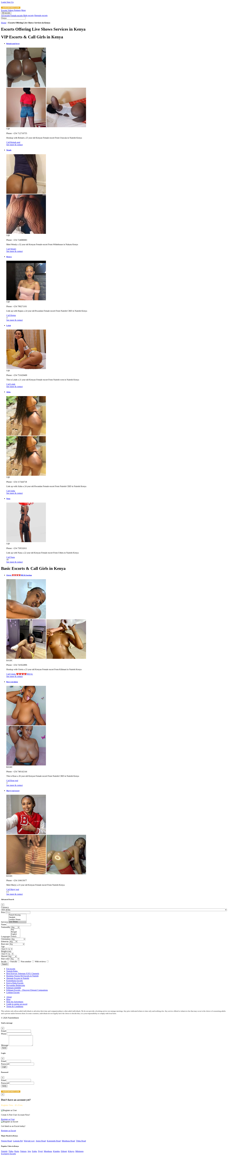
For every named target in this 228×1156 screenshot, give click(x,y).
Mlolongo (79, 1151)
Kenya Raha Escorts (14, 983)
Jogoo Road (41, 1141)
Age (3, 946)
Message (4, 1045)
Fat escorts (10, 969)
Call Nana (10, 557)
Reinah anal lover (13, 44)
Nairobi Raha (12, 971)
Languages (5, 936)
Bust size (5, 944)
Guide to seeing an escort (16, 1004)
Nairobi (4, 1151)
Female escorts (16, 15)
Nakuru (23, 1151)
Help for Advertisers (14, 1002)
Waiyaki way (29, 1141)
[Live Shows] (17, 922)
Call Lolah (10, 384)
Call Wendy (11, 249)
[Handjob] (17, 917)
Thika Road (81, 1141)
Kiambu (56, 1151)
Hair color (5, 959)
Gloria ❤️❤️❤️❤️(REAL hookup (19, 575)
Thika (10, 1151)
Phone (3, 1034)
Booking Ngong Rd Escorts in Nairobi (22, 976)
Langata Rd (18, 1141)
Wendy (8, 150)
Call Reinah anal (13, 142)
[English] (15, 934)
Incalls (4, 961)
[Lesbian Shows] (17, 919)
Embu (34, 1151)
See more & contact (14, 145)
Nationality (5, 927)
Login (4, 2)
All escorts (6, 13)
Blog (8, 999)
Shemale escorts (41, 15)
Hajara (9, 257)
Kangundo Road (54, 1141)
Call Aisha (10, 491)
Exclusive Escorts (8, 1154)
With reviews (40, 961)
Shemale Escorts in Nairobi (17, 978)
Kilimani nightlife (13, 988)
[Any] (15, 930)
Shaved (4, 956)
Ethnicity (5, 941)
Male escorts (28, 15)
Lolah (8, 326)
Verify (4, 1086)
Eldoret (64, 1151)
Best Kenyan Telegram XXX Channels (22, 973)
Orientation (5, 939)
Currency (5, 907)
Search (5, 964)
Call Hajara (11, 315)
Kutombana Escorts (14, 981)
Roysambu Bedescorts (15, 985)
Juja (29, 1151)
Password (5, 1064)
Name (3, 924)
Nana (8, 499)
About (9, 997)
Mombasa (48, 1151)
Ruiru (16, 1151)
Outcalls (14, 961)
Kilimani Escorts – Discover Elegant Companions (27, 990)
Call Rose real (12, 780)
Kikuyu (71, 1151)
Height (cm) (6, 951)
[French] (15, 936)
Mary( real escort (12, 791)
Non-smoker (26, 961)
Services (4, 922)
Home (3, 23)
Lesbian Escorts (13, 992)
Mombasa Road (68, 1141)
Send (4, 1048)
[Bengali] (15, 932)
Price (3, 912)
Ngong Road (6, 1141)
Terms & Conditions (14, 1006)
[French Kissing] (17, 915)
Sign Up (10, 2)
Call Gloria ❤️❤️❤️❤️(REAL (19, 674)
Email (3, 1031)
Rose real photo (12, 682)
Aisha (8, 392)
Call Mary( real (12, 889)
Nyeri (40, 1151)
